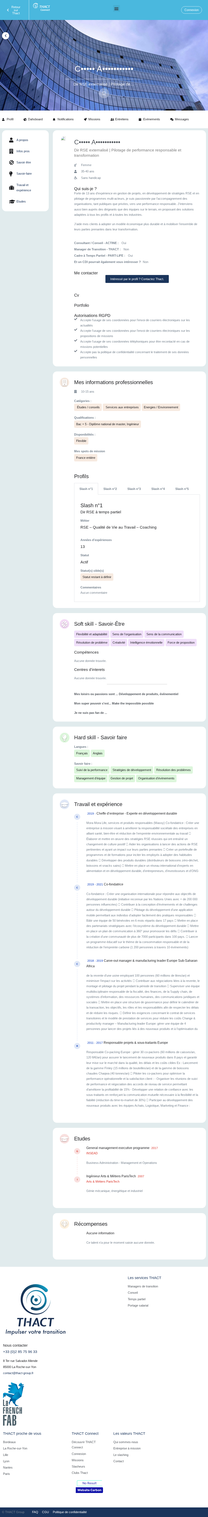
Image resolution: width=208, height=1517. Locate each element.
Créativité (119, 642)
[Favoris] (104, 93)
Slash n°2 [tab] (110, 489)
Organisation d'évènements (156, 778)
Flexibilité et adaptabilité (91, 634)
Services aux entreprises (122, 407)
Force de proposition (181, 642)
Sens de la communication (164, 634)
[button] (116, 8)
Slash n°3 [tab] (134, 489)
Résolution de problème (91, 642)
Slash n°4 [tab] (158, 489)
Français (82, 753)
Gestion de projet (121, 778)
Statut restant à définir (96, 577)
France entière (85, 457)
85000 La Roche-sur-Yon (19, 1367)
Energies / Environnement (161, 407)
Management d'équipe (90, 778)
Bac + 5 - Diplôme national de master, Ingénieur (107, 424)
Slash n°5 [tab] (182, 489)
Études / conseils (88, 407)
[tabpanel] (137, 548)
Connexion (191, 10)
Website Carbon (89, 1490)
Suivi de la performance (91, 770)
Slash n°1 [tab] (86, 489)
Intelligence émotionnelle (146, 642)
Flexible (81, 441)
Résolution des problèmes (173, 770)
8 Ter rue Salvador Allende (20, 1361)
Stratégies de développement (132, 770)
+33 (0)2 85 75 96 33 (20, 1352)
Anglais (98, 753)
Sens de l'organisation (126, 634)
